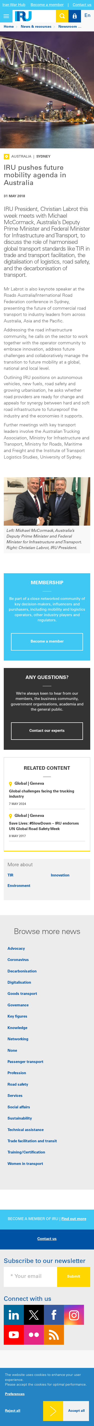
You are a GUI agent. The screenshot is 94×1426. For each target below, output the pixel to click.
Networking (18, 1039)
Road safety (18, 1085)
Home (9, 27)
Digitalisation (19, 983)
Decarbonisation (22, 971)
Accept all (76, 1411)
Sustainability (20, 1119)
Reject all (12, 1411)
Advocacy (16, 949)
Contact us (82, 5)
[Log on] (74, 16)
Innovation (60, 875)
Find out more (73, 1219)
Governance (18, 1005)
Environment (19, 886)
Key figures (17, 1017)
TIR (10, 875)
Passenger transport (25, 1062)
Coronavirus (18, 960)
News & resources (36, 27)
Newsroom (67, 27)
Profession (17, 1073)
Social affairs (19, 1107)
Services (15, 1096)
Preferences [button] (15, 1394)
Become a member (47, 5)
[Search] (62, 16)
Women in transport (25, 1164)
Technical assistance (26, 1130)
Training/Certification (26, 1152)
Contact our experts (47, 731)
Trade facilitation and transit (32, 1141)
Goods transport (22, 994)
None (12, 1051)
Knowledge (17, 1028)
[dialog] (47, 1397)
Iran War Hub (14, 5)
